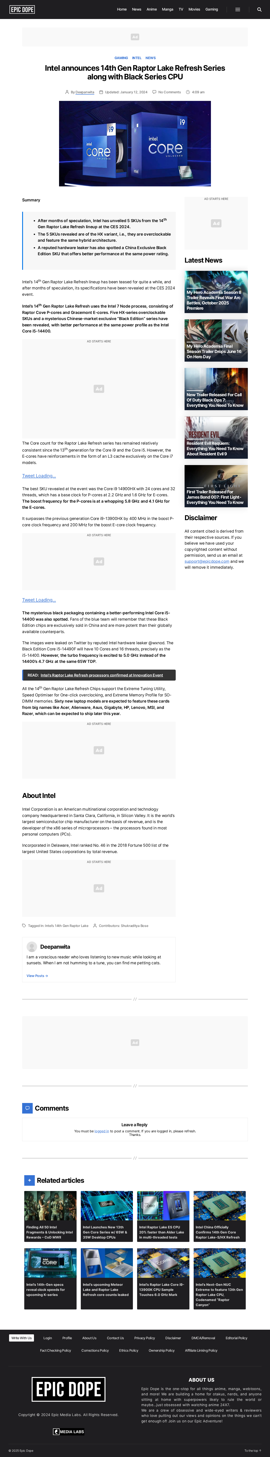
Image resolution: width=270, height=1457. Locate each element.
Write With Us (21, 1338)
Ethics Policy (128, 1350)
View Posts (37, 976)
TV (181, 9)
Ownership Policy (161, 1350)
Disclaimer (173, 1338)
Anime (152, 9)
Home (122, 9)
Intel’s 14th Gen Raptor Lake (66, 926)
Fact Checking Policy (55, 1350)
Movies (194, 9)
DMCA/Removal (203, 1338)
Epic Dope (26, 1450)
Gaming (211, 9)
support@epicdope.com (207, 561)
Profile (67, 1338)
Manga (167, 9)
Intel (137, 58)
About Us (89, 1338)
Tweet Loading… (39, 475)
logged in (101, 1131)
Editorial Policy (236, 1338)
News (136, 9)
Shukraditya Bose (134, 926)
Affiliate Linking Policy (201, 1350)
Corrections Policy (95, 1350)
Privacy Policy (144, 1338)
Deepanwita (85, 92)
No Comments (169, 92)
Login (47, 1338)
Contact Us (115, 1338)
